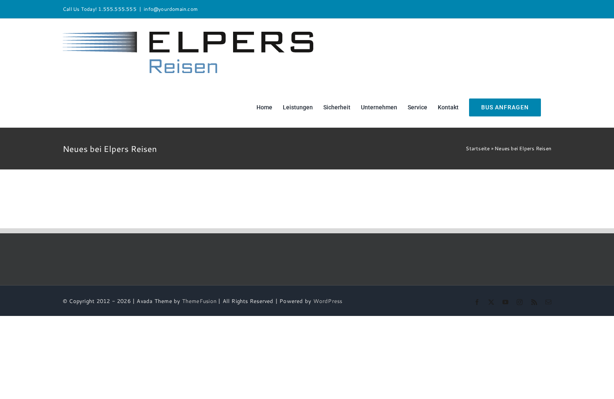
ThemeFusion (199, 301)
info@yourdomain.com (171, 9)
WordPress (328, 301)
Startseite (478, 148)
